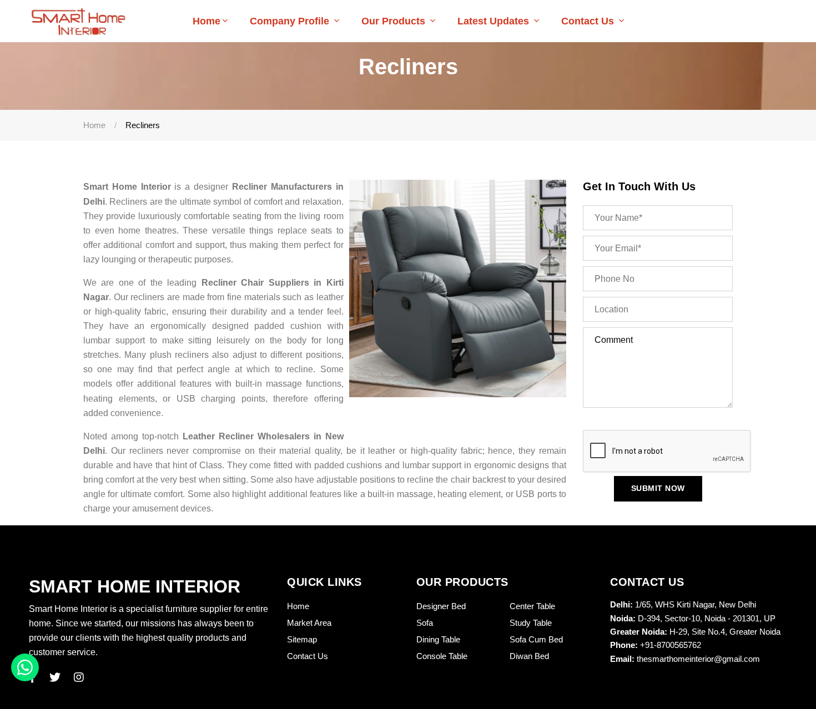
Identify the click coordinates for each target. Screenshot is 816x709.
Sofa (424, 622)
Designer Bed (441, 606)
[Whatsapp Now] (25, 667)
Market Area (309, 622)
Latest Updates (494, 21)
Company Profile (291, 21)
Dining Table (438, 639)
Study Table (531, 622)
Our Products (394, 21)
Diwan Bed (529, 656)
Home (206, 21)
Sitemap (302, 639)
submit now (658, 488)
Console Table (441, 656)
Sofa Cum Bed (536, 639)
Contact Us (589, 21)
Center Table (532, 606)
